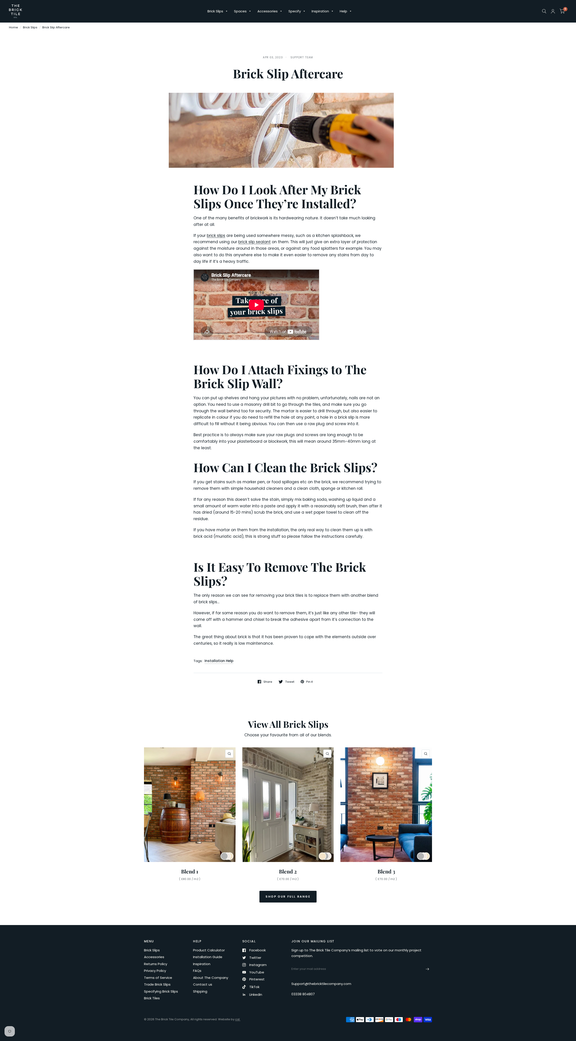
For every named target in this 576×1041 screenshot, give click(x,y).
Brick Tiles (152, 998)
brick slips (216, 235)
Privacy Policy (155, 970)
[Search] (544, 11)
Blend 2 (288, 871)
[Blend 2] (288, 804)
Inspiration (320, 11)
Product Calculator (209, 950)
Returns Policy (155, 964)
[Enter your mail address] (427, 969)
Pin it (309, 681)
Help (343, 11)
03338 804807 (303, 994)
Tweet (289, 681)
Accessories (267, 11)
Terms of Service (158, 977)
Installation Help (219, 660)
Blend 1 (189, 871)
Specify (294, 11)
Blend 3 (386, 871)
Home (13, 27)
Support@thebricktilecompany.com (321, 983)
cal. (237, 1019)
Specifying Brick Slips (161, 991)
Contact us (202, 984)
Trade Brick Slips (157, 984)
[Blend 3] (386, 804)
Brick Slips (215, 11)
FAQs (197, 970)
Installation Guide (207, 957)
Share (267, 681)
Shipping (200, 991)
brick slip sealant (254, 242)
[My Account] (553, 11)
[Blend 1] (190, 804)
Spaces (240, 11)
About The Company (210, 977)
